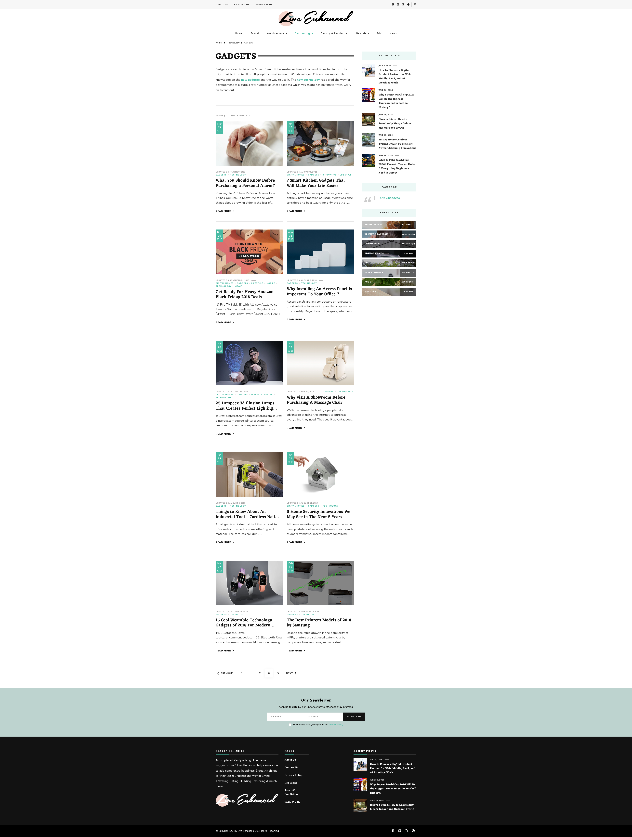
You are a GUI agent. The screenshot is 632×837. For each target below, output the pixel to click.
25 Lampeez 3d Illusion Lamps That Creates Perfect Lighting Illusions (245, 408)
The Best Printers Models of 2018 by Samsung (319, 623)
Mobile (270, 283)
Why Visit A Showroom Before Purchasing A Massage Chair (316, 400)
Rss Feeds (291, 783)
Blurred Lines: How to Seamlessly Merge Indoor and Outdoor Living (395, 123)
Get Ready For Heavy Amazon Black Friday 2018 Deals (245, 294)
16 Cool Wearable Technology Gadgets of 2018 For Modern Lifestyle (244, 625)
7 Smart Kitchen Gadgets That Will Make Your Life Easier (316, 183)
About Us (222, 4)
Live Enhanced (390, 198)
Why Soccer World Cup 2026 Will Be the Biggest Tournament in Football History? (396, 101)
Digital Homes (295, 175)
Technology (303, 33)
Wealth (239, 286)
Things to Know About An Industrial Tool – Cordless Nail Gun (245, 517)
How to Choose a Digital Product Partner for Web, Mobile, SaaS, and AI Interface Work (395, 76)
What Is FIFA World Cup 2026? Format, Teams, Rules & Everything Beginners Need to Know (397, 166)
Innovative (329, 175)
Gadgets (221, 175)
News (393, 33)
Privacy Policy (336, 724)
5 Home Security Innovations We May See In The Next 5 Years (318, 514)
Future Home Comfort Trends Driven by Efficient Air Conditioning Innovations (397, 144)
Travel (254, 33)
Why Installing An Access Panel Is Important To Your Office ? (319, 291)
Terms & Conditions (291, 792)
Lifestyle (361, 33)
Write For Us (264, 4)
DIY (379, 33)
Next (289, 673)
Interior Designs (262, 394)
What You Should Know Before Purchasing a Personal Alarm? (245, 183)
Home (238, 33)
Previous (227, 673)
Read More (224, 211)
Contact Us (242, 4)
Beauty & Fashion (332, 33)
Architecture (276, 33)
